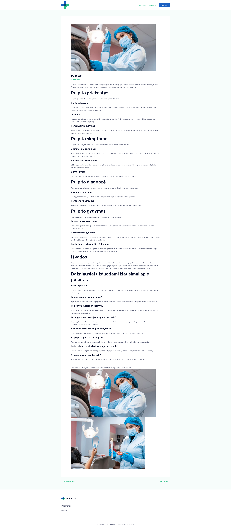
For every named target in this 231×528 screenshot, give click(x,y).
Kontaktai (142, 5)
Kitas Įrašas (164, 482)
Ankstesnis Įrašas (68, 482)
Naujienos (152, 5)
